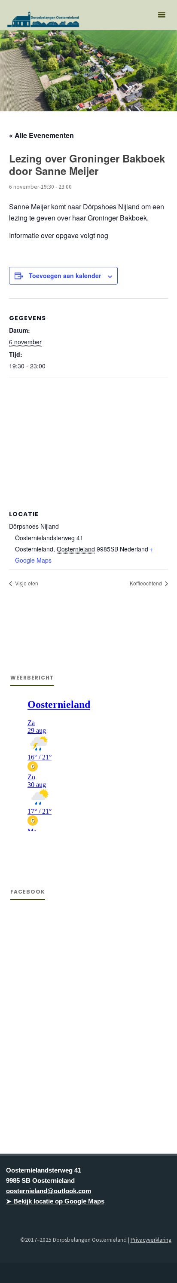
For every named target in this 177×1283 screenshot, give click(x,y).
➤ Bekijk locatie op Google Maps (55, 1201)
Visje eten (26, 583)
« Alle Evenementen (41, 135)
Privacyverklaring (151, 1239)
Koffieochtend (146, 583)
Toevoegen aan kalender (65, 275)
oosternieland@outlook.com (48, 1190)
